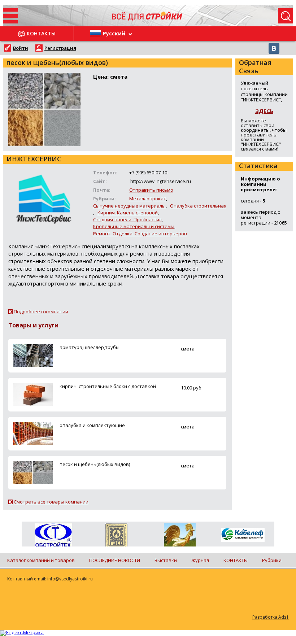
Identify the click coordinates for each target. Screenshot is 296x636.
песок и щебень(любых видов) (95, 464)
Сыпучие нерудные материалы (129, 205)
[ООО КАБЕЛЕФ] (242, 535)
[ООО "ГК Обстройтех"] (53, 535)
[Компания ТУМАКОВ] (179, 536)
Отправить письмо (151, 190)
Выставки (165, 560)
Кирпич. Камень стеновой (127, 212)
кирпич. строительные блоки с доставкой (108, 386)
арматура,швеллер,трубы (89, 347)
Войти (20, 48)
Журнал (200, 560)
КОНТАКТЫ (235, 560)
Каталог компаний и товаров (41, 560)
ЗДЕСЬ (264, 110)
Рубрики (272, 560)
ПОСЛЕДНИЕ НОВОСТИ (114, 560)
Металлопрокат (147, 198)
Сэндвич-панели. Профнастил (127, 219)
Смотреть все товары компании (51, 501)
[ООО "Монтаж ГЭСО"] (116, 536)
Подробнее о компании (41, 311)
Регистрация (60, 48)
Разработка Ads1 (270, 617)
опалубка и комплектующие (92, 425)
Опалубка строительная (198, 205)
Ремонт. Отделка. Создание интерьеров (140, 233)
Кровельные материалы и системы (133, 226)
